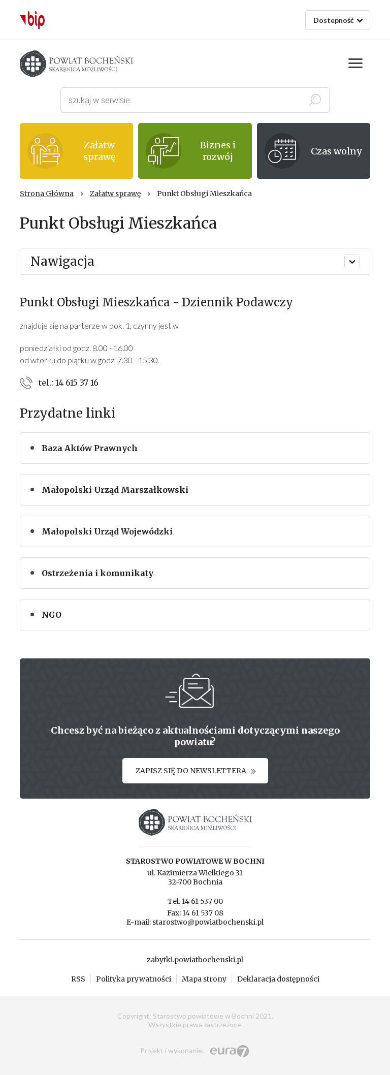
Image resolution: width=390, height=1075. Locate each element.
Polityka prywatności (133, 979)
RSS (78, 979)
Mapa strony (204, 979)
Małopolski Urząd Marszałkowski (115, 490)
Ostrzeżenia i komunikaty (97, 573)
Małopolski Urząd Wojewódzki (107, 531)
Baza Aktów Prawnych (90, 448)
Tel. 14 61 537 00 (195, 901)
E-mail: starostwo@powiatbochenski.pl (195, 922)
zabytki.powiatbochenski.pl (195, 959)
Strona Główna (47, 193)
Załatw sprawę (115, 193)
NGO (51, 615)
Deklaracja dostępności (278, 979)
